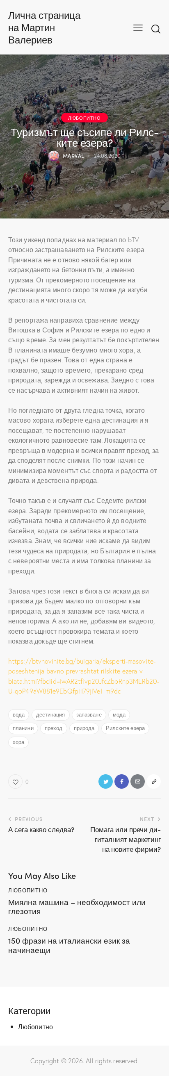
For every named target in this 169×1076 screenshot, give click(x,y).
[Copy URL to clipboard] (153, 781)
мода (119, 714)
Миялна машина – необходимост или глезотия (77, 906)
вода (19, 714)
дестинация (50, 714)
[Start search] (156, 28)
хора (18, 742)
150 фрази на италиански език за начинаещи (69, 945)
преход (54, 728)
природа (84, 728)
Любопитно (84, 117)
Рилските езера (125, 728)
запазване (89, 714)
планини (23, 728)
